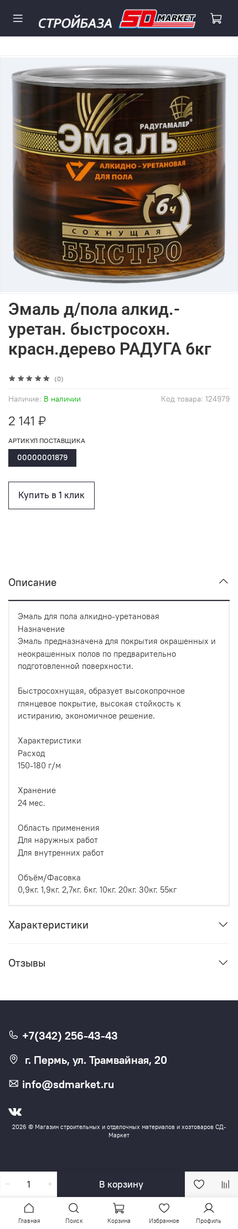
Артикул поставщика (46, 441)
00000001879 (42, 457)
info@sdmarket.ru (66, 1084)
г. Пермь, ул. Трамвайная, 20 (96, 1060)
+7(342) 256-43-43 (68, 1035)
